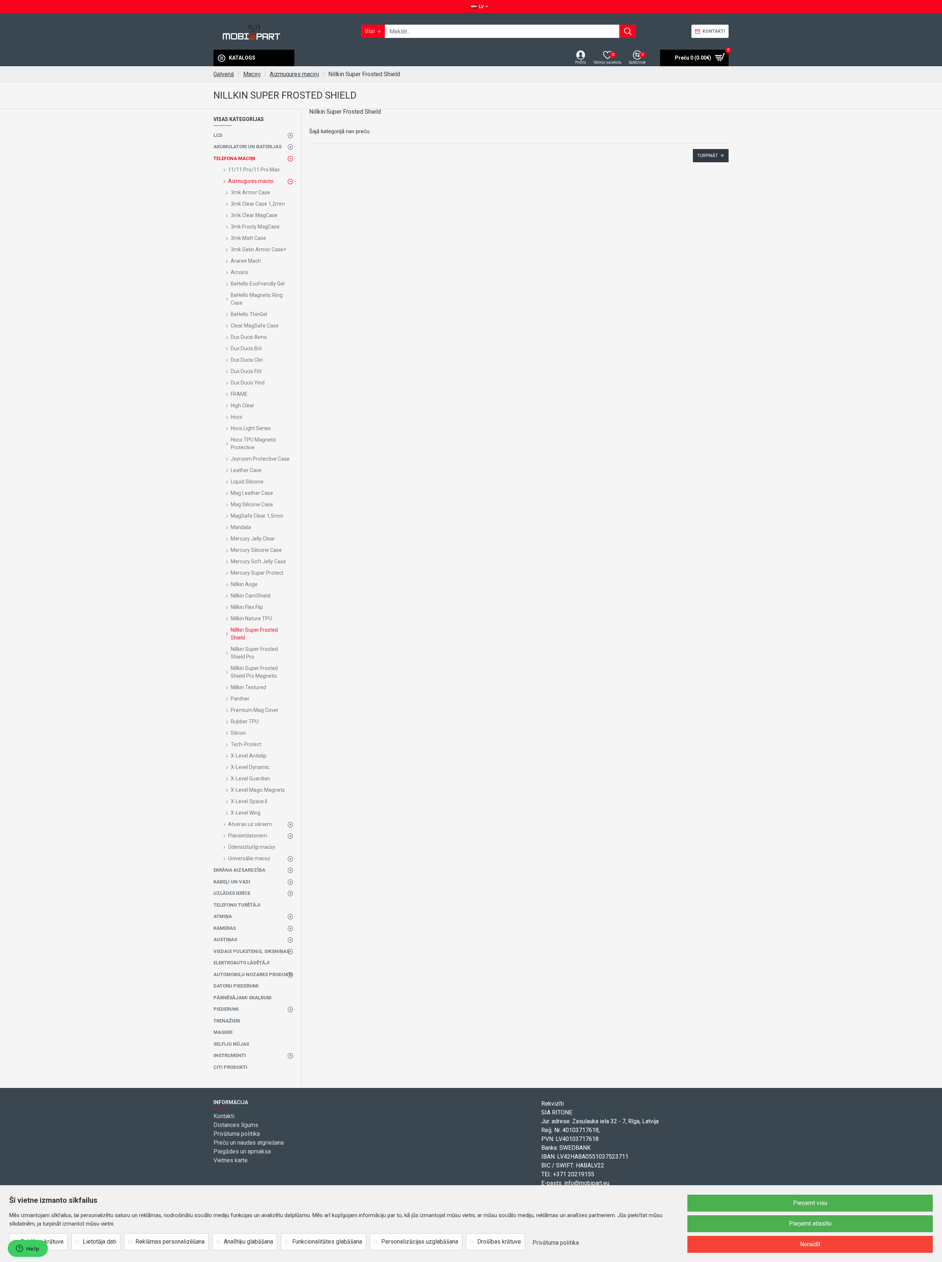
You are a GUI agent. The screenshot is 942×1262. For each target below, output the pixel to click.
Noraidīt (810, 1244)
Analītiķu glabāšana (248, 1241)
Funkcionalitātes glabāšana (327, 1241)
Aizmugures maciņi (294, 74)
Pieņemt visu (810, 1202)
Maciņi (252, 74)
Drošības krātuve (499, 1241)
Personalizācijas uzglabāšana (419, 1241)
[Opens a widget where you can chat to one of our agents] (27, 1249)
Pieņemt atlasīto (810, 1223)
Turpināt (707, 155)
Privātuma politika (555, 1242)
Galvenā (223, 74)
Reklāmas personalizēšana (170, 1241)
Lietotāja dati (99, 1241)
